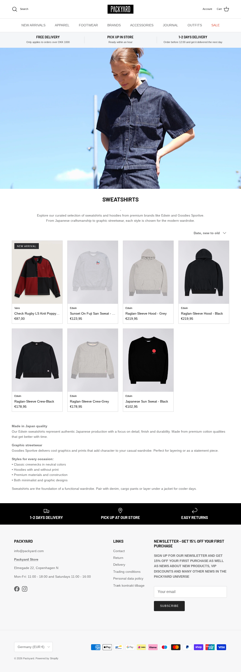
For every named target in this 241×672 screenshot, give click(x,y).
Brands (114, 25)
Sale (215, 25)
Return (118, 558)
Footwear (88, 25)
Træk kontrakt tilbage (129, 585)
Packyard (28, 658)
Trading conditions (127, 571)
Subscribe (169, 606)
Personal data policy (128, 578)
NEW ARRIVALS (33, 25)
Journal (170, 25)
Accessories (141, 25)
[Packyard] (120, 9)
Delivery (119, 564)
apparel (62, 25)
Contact (119, 551)
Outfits (195, 25)
